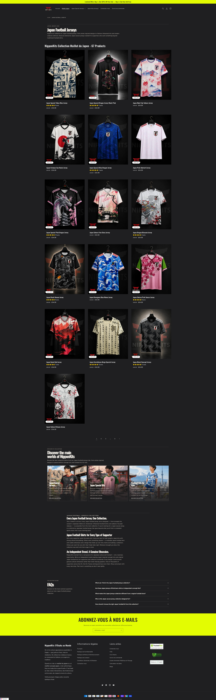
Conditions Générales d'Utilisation (87, 660)
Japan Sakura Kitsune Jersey (55, 427)
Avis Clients (113, 654)
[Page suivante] (119, 439)
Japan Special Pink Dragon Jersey (57, 232)
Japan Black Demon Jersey (55, 297)
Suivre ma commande (116, 657)
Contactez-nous (82, 663)
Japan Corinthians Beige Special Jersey (102, 362)
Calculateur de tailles (116, 663)
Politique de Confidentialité (85, 651)
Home (48, 17)
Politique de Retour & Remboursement (88, 654)
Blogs (111, 666)
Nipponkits (100, 699)
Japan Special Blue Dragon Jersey (101, 168)
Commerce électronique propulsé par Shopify (112, 699)
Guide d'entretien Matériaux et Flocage (121, 660)
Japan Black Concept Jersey (142, 362)
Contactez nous (114, 648)
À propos (79, 648)
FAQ (111, 651)
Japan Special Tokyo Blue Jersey (56, 103)
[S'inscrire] (121, 630)
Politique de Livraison (83, 657)
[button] (78, 8)
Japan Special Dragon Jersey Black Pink (103, 103)
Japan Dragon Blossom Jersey (142, 232)
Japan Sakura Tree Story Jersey (100, 232)
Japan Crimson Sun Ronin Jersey (57, 168)
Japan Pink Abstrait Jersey (142, 168)
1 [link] (96, 439)
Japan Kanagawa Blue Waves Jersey (101, 297)
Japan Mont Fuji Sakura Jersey (143, 103)
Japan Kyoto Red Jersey (54, 362)
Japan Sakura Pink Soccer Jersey (143, 297)
